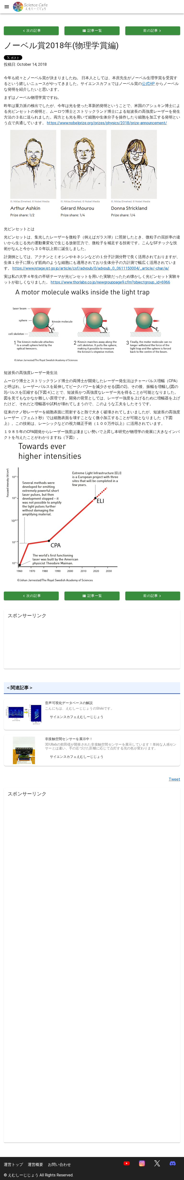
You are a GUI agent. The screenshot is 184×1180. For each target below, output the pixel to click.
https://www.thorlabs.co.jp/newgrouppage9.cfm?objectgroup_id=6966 (110, 282)
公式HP (148, 83)
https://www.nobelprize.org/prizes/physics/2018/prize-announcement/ (107, 123)
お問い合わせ (59, 1164)
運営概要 (35, 1164)
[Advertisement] (92, 642)
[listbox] (79, 714)
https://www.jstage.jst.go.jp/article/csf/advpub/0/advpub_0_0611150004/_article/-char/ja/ (90, 268)
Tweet (174, 779)
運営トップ (13, 1164)
